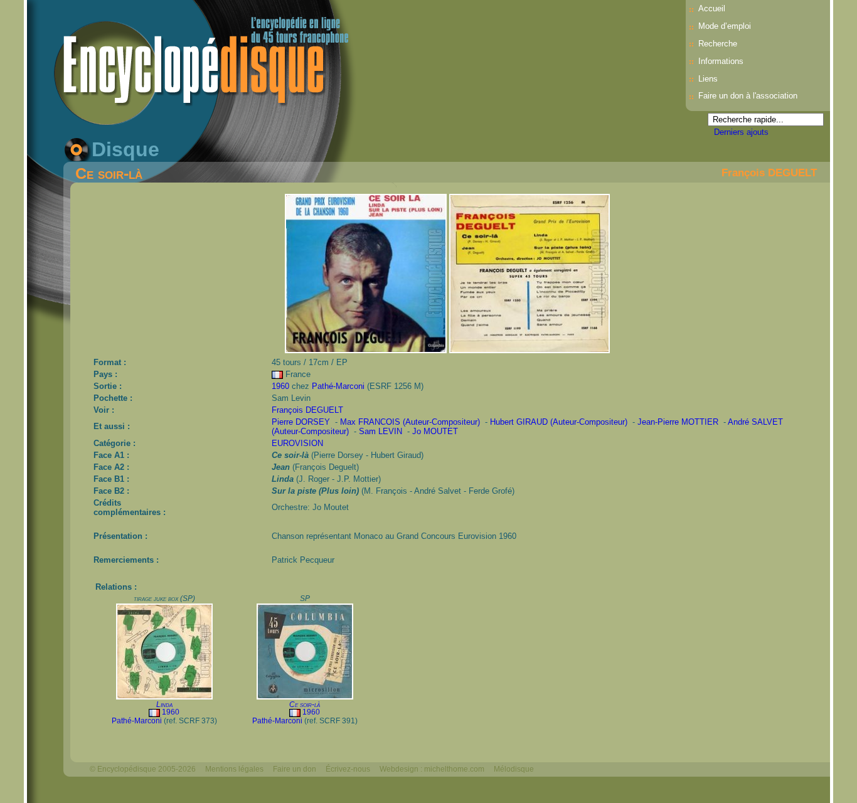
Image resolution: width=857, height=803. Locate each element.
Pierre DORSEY (301, 422)
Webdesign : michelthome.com (432, 769)
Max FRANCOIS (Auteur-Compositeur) (410, 422)
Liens (708, 78)
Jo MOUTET (435, 431)
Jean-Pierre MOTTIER (677, 422)
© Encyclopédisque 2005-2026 (143, 769)
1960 (280, 386)
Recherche (717, 43)
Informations (720, 61)
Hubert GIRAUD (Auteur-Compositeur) (558, 422)
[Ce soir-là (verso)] (529, 349)
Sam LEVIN (380, 431)
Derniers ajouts (741, 132)
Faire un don (294, 769)
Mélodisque (514, 769)
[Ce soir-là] (367, 349)
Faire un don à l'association (747, 95)
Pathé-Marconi (338, 386)
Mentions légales (234, 769)
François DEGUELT (769, 172)
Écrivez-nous (348, 769)
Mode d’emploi (724, 26)
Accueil (711, 8)
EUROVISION (297, 443)
